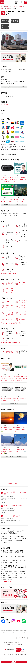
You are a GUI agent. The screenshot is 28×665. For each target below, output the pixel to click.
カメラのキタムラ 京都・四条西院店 (13, 505)
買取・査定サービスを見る (8, 273)
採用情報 (14, 644)
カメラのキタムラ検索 (16, 6)
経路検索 (14, 662)
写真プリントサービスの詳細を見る (11, 323)
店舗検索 (16, 1)
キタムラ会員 (21, 1)
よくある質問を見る (6, 581)
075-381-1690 (4, 104)
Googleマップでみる (14, 483)
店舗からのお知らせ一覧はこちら (14, 456)
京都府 (3, 8)
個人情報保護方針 (8, 642)
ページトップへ (23, 637)
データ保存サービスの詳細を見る (10, 342)
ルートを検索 (20, 87)
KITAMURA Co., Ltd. (11, 654)
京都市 (8, 8)
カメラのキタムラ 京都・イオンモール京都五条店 (15, 493)
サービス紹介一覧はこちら (14, 403)
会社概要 (8, 644)
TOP (2, 6)
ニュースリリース (19, 642)
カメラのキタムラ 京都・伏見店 (12, 516)
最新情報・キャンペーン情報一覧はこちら (14, 205)
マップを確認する (7, 87)
